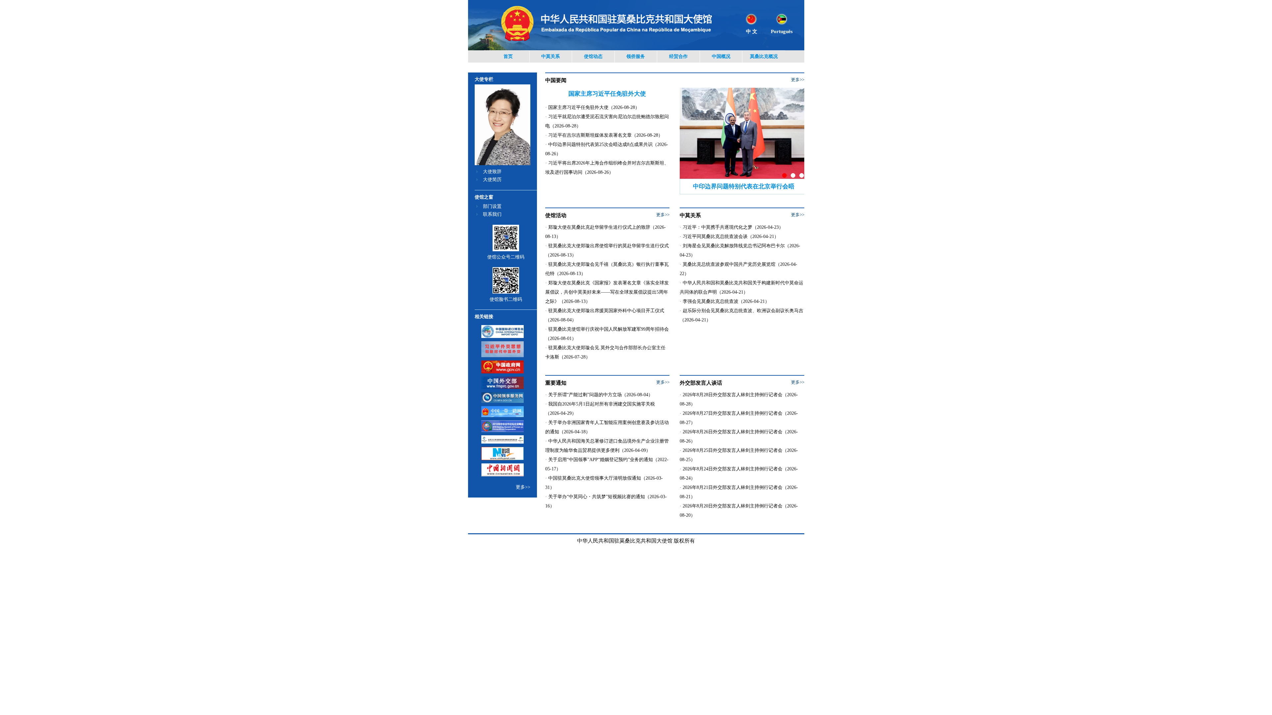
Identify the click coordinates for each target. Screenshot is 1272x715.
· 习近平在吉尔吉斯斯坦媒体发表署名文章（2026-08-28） (604, 135)
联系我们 (492, 214)
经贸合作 (678, 56)
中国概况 (721, 56)
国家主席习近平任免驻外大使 (607, 93)
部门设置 (492, 206)
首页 (508, 56)
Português (782, 31)
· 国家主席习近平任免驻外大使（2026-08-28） (592, 107)
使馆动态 (593, 56)
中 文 (751, 31)
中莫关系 (550, 56)
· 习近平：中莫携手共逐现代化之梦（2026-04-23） (731, 227)
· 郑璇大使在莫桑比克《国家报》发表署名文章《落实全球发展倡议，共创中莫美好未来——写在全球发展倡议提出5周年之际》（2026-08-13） (607, 292)
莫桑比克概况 (764, 56)
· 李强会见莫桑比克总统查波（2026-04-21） (724, 301)
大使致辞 (492, 171)
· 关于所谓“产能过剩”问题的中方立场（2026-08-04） (599, 394)
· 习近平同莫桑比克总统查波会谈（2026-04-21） (729, 236)
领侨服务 (635, 56)
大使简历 (492, 179)
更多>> (523, 487)
